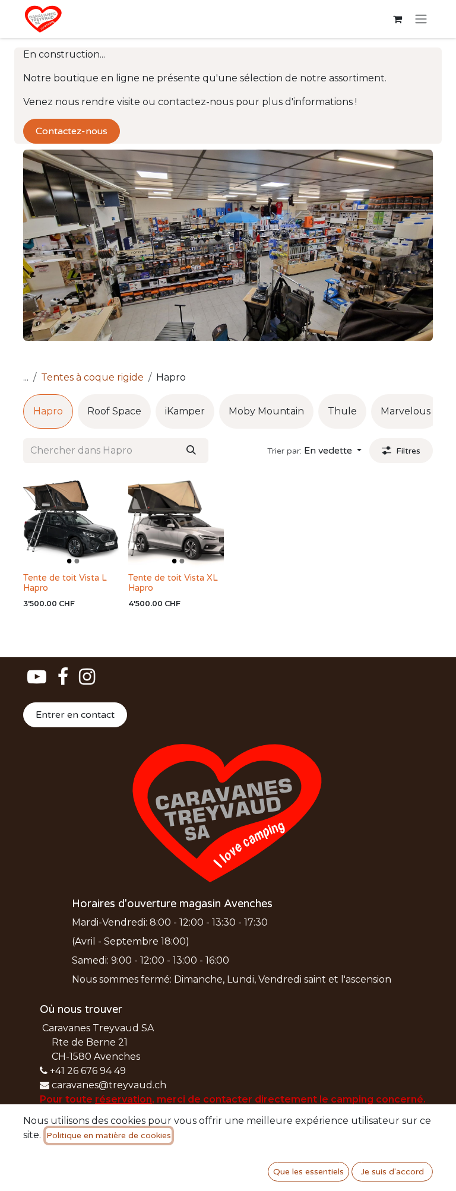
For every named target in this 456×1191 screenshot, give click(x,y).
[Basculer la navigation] (421, 19)
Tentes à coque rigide (92, 377)
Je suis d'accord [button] (392, 1172)
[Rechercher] (191, 450)
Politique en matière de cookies (108, 1135)
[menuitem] (48, 411)
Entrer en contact (75, 715)
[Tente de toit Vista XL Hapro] (176, 520)
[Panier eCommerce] (397, 19)
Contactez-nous (71, 131)
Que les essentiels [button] (308, 1172)
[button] (314, 450)
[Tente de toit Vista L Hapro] (71, 520)
